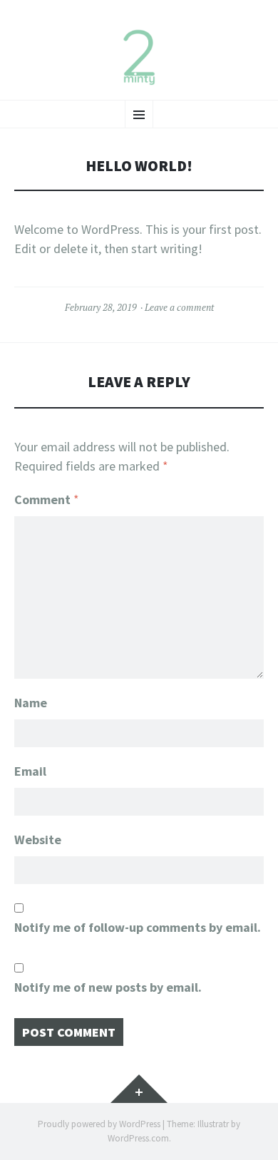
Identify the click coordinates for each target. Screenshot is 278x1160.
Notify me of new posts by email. (108, 987)
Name (30, 702)
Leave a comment (179, 307)
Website (37, 839)
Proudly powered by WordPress (99, 1124)
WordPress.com (138, 1138)
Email (30, 771)
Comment (46, 499)
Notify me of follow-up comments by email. (137, 927)
